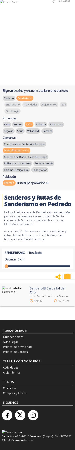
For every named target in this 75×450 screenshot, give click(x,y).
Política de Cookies (15, 352)
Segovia (8, 131)
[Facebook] (7, 413)
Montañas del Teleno (16, 150)
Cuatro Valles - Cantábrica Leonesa (24, 144)
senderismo (25, 98)
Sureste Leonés (44, 163)
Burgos (18, 124)
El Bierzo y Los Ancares (17, 163)
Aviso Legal (10, 342)
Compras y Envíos (15, 393)
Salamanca (56, 124)
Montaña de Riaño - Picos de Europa (25, 157)
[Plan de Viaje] (68, 277)
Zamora (47, 131)
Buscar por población (31, 183)
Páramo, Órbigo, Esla (16, 170)
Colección (9, 388)
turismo (9, 98)
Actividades (10, 367)
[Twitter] (20, 413)
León (29, 124)
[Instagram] (33, 413)
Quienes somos (13, 337)
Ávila (7, 124)
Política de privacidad (17, 347)
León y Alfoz (40, 170)
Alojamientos (11, 372)
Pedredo (9, 183)
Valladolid (33, 131)
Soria (20, 131)
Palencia (41, 124)
